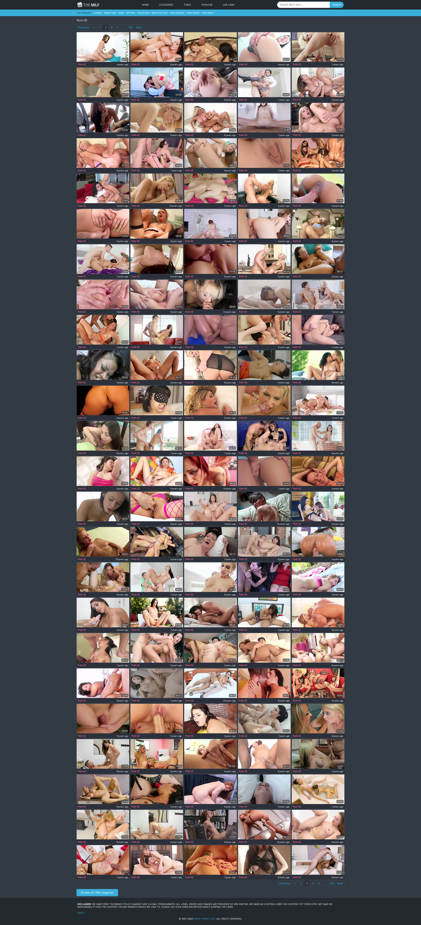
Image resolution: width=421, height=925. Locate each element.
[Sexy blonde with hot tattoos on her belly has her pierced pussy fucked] (102, 542)
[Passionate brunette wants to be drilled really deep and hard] (102, 718)
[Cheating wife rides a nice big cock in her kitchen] (156, 577)
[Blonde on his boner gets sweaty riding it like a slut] (318, 400)
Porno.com (143, 12)
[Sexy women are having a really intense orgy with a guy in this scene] (318, 648)
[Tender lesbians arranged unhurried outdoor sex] (318, 365)
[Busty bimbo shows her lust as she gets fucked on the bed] (156, 294)
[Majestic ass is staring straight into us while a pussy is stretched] (318, 542)
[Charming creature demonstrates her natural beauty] (264, 860)
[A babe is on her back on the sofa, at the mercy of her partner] (156, 683)
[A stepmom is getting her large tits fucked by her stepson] (210, 789)
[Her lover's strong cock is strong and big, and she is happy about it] (156, 188)
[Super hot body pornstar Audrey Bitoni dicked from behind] (102, 188)
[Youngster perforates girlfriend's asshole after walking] (264, 542)
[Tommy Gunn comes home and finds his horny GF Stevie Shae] (318, 47)
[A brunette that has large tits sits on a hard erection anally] (102, 47)
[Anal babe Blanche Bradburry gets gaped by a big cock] (102, 860)
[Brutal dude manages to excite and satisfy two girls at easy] (210, 47)
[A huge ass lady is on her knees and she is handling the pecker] (102, 436)
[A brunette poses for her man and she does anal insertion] (264, 47)
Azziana (97, 12)
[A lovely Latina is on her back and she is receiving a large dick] (102, 471)
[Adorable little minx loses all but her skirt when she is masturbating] (156, 471)
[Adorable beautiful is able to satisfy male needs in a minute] (318, 82)
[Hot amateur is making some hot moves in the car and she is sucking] (102, 118)
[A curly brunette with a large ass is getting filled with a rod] (264, 224)
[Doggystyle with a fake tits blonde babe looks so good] (264, 188)
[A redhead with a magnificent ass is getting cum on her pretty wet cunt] (156, 365)
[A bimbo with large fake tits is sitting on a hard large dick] (156, 47)
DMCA (80, 912)
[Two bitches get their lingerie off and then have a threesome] (264, 400)
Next (139, 27)
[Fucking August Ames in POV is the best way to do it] (210, 400)
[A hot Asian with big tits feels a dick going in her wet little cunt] (264, 612)
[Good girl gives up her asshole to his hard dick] (210, 436)
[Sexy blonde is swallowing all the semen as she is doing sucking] (102, 825)
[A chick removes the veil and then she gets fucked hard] (264, 789)
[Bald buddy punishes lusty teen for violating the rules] (318, 436)
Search (337, 4)
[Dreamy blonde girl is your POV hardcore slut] (210, 294)
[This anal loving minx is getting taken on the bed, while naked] (210, 153)
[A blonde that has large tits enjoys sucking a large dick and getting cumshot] (264, 259)
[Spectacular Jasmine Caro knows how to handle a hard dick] (102, 612)
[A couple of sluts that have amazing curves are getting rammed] (156, 648)
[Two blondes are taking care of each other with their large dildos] (264, 825)
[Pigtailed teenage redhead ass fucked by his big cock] (210, 82)
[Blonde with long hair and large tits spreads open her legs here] (318, 118)
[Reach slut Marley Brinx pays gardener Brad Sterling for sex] (156, 612)
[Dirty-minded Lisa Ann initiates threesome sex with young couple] (102, 259)
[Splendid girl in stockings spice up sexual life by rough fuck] (156, 436)
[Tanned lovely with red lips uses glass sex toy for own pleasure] (264, 153)
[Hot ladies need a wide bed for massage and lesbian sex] (210, 860)
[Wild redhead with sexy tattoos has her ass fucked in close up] (210, 471)
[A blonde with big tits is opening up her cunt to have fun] (318, 224)
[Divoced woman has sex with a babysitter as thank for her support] (210, 612)
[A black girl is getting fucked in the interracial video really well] (318, 860)
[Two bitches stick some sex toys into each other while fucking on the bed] (264, 294)
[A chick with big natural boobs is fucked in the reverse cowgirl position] (210, 506)
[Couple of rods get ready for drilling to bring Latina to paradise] (156, 506)
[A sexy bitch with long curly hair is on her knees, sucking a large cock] (318, 577)
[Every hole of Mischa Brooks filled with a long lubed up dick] (156, 259)
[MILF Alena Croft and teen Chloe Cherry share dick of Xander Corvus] (318, 294)
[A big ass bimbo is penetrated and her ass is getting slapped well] (318, 612)
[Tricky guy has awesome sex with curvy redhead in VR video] (210, 224)
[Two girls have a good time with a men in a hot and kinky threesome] (156, 754)
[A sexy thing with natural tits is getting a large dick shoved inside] (210, 718)
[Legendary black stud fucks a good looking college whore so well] (318, 259)
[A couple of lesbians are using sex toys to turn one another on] (156, 118)
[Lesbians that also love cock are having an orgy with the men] (156, 224)
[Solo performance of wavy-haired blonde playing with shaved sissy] (102, 400)
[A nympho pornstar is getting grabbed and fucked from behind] (210, 188)
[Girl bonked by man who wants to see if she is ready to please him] (156, 860)
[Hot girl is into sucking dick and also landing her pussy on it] (156, 718)
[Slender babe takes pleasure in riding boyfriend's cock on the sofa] (156, 330)
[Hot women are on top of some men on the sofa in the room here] (318, 683)
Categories (166, 4)
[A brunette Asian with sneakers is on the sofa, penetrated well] (156, 825)
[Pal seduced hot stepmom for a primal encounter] (264, 683)
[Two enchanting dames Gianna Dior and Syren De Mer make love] (318, 789)
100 (130, 27)
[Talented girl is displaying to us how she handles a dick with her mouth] (318, 188)
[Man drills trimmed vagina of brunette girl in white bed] (210, 683)
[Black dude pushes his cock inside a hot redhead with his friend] (264, 754)
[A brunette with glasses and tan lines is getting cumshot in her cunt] (210, 648)
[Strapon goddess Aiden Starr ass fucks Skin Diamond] (156, 789)
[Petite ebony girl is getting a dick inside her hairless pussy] (264, 648)
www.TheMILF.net (204, 918)
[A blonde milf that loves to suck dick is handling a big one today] (210, 365)
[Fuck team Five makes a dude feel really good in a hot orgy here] (210, 754)
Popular (207, 4)
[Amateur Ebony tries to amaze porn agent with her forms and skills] (102, 365)
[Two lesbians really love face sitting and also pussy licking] (102, 506)
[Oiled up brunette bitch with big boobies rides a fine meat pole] (210, 330)
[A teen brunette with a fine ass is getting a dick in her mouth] (102, 82)
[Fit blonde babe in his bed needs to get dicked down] (318, 754)
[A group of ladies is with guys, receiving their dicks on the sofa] (102, 153)
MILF (91, 4)
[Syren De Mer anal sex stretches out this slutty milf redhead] (102, 294)
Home (145, 4)
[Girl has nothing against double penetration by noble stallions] (102, 330)
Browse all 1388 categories (97, 892)
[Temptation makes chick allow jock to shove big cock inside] (264, 82)
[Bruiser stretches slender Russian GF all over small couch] (318, 330)
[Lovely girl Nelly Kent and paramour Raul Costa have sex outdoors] (264, 718)
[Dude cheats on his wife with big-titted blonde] (210, 118)
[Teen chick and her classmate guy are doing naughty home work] (264, 506)
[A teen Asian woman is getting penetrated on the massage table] (264, 365)
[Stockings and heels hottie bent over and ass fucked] (102, 648)
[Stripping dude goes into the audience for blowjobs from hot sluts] (264, 577)
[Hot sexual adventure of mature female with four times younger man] (210, 542)
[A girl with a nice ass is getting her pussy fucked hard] (102, 754)
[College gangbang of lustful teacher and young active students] (156, 153)
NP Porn (130, 12)
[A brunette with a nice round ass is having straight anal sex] (318, 825)
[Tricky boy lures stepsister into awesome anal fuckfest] (264, 471)
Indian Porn (110, 12)
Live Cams (229, 4)
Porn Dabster (177, 12)
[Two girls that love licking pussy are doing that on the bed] (210, 259)
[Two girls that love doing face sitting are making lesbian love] (264, 330)
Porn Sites (207, 12)
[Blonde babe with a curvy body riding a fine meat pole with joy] (102, 224)
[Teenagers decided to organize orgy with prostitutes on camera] (318, 153)
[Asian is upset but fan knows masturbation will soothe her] (156, 400)
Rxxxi (121, 12)
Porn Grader (193, 12)
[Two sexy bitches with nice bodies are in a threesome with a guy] (264, 436)
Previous (83, 27)
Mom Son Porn (160, 12)
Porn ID (82, 64)
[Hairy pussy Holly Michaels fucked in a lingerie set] (156, 82)
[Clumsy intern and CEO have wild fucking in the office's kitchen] (102, 789)
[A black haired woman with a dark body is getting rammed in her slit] (102, 683)
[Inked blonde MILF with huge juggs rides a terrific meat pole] (210, 577)
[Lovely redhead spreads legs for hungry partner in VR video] (264, 118)
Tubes (187, 4)
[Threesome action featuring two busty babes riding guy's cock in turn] (102, 577)
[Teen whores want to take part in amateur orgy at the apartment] (318, 471)
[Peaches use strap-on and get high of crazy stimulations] (318, 506)
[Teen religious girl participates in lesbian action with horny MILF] (318, 718)
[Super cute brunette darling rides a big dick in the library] (210, 825)
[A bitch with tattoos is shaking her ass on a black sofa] (156, 542)
